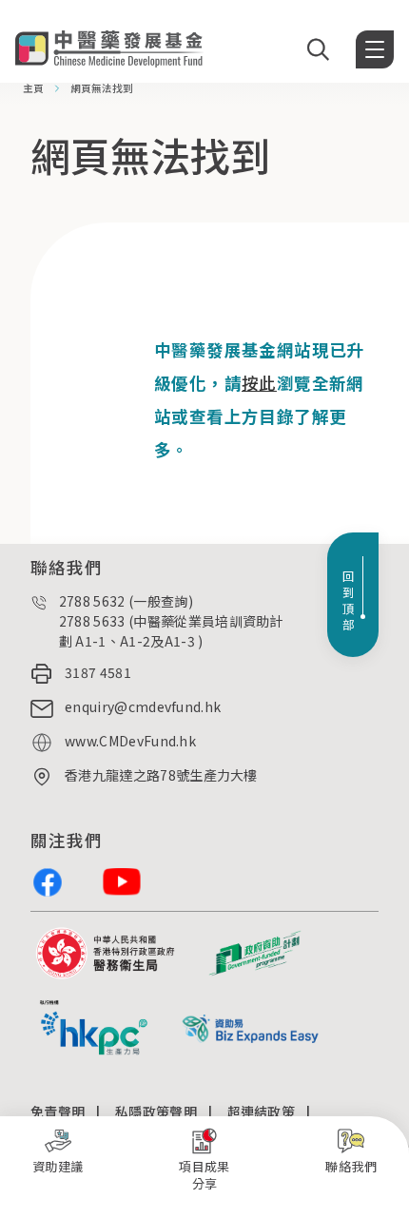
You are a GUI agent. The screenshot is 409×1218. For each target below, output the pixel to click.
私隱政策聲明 (156, 1111)
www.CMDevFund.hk (130, 740)
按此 (259, 383)
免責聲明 (57, 1111)
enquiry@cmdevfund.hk (143, 706)
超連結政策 (261, 1111)
